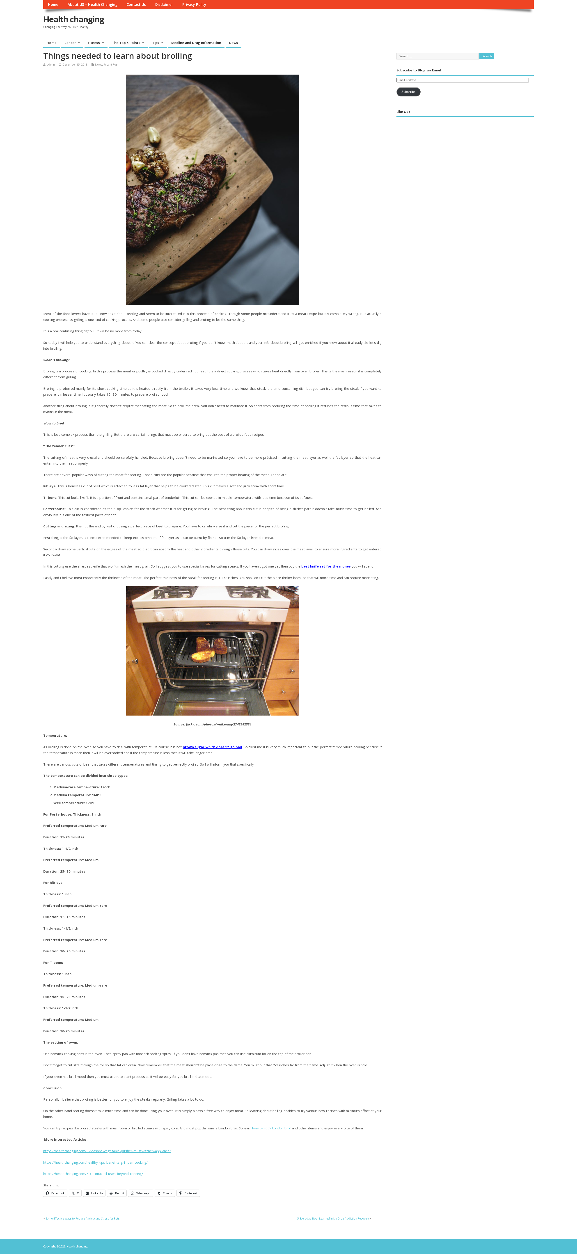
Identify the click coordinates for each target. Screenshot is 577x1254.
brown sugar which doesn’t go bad (212, 747)
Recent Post (110, 64)
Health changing (73, 19)
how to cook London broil (271, 1128)
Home (53, 4)
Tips (155, 42)
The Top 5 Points (126, 42)
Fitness (94, 42)
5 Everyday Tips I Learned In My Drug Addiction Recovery (333, 1218)
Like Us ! (403, 111)
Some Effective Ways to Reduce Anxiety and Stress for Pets (82, 1218)
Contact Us (136, 4)
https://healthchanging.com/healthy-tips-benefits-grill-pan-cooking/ (95, 1162)
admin (51, 64)
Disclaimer (164, 4)
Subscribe (408, 91)
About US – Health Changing (92, 4)
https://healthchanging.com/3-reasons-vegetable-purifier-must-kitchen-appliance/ (107, 1151)
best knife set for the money (326, 566)
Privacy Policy (194, 4)
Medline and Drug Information (196, 42)
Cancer (70, 42)
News (233, 42)
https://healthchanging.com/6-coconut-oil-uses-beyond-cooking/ (93, 1173)
